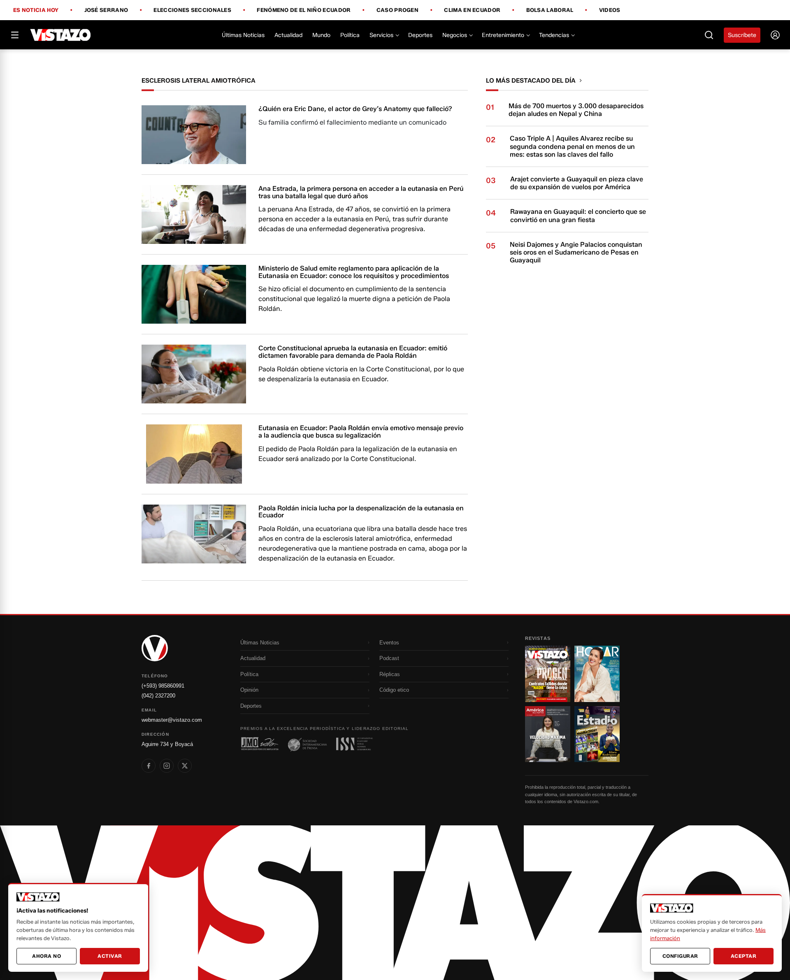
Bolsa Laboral (550, 10)
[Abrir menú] (15, 35)
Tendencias (554, 35)
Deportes (420, 35)
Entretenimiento (503, 35)
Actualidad (288, 35)
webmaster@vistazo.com (172, 720)
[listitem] (149, 766)
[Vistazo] (61, 35)
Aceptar (744, 956)
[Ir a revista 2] (597, 674)
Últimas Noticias (243, 35)
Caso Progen (397, 10)
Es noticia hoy (35, 10)
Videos (609, 10)
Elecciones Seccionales (192, 10)
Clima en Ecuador (472, 10)
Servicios (381, 35)
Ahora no (46, 956)
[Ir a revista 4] (597, 734)
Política (350, 35)
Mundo (321, 35)
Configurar (680, 956)
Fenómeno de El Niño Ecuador (304, 10)
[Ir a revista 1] (547, 674)
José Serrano (106, 10)
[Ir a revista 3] (547, 734)
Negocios (454, 35)
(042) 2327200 (158, 696)
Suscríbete (742, 35)
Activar (110, 956)
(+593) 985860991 (163, 686)
